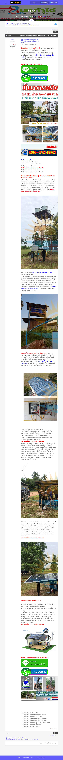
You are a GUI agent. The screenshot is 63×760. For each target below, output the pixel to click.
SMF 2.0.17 (20, 757)
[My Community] (15, 2)
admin (12, 39)
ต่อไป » (56, 29)
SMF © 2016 (25, 757)
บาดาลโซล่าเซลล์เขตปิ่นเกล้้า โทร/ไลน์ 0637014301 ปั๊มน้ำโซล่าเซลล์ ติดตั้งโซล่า (30, 41)
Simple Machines (31, 757)
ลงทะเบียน (45, 16)
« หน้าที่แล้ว (52, 29)
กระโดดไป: (40, 743)
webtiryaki (42, 757)
